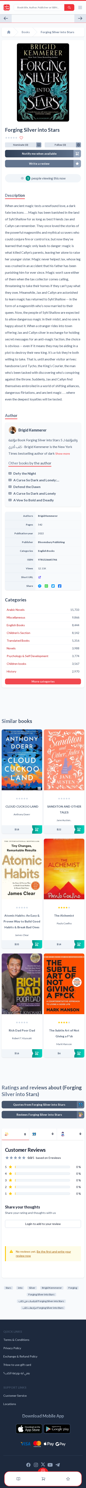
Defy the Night (24, 473)
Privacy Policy (12, 1348)
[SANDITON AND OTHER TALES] (64, 759)
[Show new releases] (43, 1470)
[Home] (9, 32)
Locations (9, 1404)
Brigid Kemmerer (32, 430)
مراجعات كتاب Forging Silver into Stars (43, 1307)
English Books (46, 550)
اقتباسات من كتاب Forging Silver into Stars (41, 1301)
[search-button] (69, 7)
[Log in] (68, 1478)
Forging (72, 1287)
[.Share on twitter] (53, 586)
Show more (62, 453)
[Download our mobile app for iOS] (29, 1429)
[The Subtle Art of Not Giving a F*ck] (64, 984)
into (20, 1287)
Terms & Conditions (16, 1339)
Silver (32, 1287)
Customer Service (15, 1395)
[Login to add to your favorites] (21, 138)
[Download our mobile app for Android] (57, 1429)
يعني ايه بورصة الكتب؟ (16, 1373)
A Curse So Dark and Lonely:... (36, 480)
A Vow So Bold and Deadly (33, 500)
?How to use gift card (17, 1364)
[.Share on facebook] (59, 586)
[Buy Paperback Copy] (22, 829)
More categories (43, 681)
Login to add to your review (43, 1224)
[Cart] (43, 1478)
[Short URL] (58, 577)
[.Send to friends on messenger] (39, 586)
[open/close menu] (80, 7)
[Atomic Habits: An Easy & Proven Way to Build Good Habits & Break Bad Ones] (22, 869)
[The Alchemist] (64, 869)
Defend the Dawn (26, 487)
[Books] (18, 1478)
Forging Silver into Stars (41, 1294)
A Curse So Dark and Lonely (34, 493)
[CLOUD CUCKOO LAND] (22, 759)
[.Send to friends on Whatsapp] (46, 586)
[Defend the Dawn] (80, 18)
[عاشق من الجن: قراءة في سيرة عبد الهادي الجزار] (6, 18)
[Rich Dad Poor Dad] (22, 984)
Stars (8, 1287)
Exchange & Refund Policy (20, 1356)
